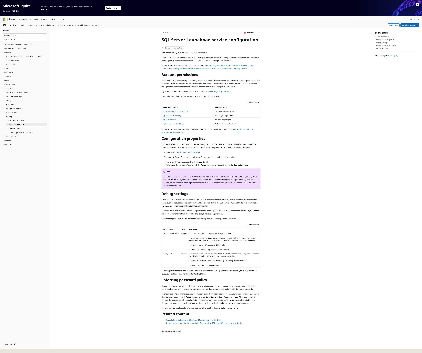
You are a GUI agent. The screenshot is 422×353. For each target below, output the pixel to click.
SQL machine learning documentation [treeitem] (18, 44)
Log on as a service (169, 120)
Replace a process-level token (173, 124)
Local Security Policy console (217, 91)
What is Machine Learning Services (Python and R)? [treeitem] (25, 56)
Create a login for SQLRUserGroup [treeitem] (20, 132)
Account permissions (384, 37)
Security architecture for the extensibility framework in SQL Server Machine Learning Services (205, 323)
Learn (164, 33)
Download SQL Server (410, 25)
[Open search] (411, 19)
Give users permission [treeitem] (16, 120)
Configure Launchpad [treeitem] (16, 124)
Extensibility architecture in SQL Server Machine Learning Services (193, 320)
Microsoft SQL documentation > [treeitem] (16, 48)
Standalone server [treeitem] (13, 60)
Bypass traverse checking (172, 115)
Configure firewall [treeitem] (14, 128)
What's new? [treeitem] (10, 64)
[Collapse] (46, 31)
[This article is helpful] (394, 56)
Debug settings (382, 43)
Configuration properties (385, 40)
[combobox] (25, 35)
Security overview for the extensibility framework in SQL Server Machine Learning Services (209, 68)
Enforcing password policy (386, 45)
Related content (382, 48)
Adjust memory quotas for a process (176, 111)
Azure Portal (393, 25)
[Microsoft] (4, 19)
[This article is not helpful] (397, 56)
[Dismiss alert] (417, 4)
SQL (170, 33)
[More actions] (258, 33)
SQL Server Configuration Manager (185, 152)
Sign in (416, 19)
